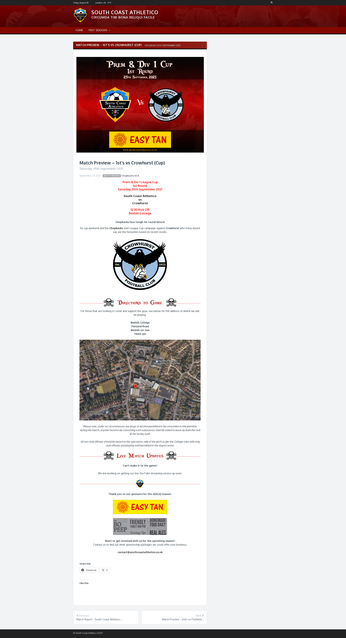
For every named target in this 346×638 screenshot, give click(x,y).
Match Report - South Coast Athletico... (99, 619)
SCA (136, 175)
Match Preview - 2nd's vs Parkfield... (183, 619)
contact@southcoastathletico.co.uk (140, 552)
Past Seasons (98, 30)
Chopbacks (127, 175)
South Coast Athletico (124, 12)
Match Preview (112, 176)
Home (79, 30)
